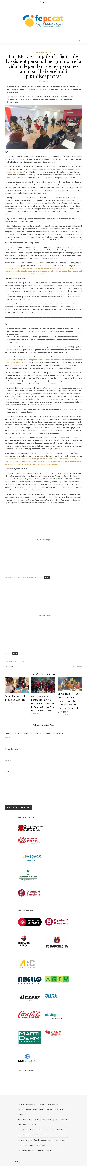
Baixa (47, 577)
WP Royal (18, 1162)
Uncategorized (43, 52)
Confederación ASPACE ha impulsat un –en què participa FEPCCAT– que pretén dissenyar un (43, 271)
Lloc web (8, 760)
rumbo (22, 661)
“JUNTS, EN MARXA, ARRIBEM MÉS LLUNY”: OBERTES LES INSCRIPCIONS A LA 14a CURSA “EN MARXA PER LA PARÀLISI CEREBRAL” (42, 1109)
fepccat (10, 666)
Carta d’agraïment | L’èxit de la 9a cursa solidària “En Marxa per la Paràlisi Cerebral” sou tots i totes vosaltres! (43, 703)
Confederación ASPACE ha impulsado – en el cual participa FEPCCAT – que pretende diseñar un (43, 461)
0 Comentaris (77, 666)
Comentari (9, 771)
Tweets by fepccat (25, 1070)
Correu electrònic (12, 749)
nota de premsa (11, 661)
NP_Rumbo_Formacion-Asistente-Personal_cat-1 (24, 577)
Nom (7, 738)
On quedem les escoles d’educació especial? (35, 1150)
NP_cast (8, 653)
